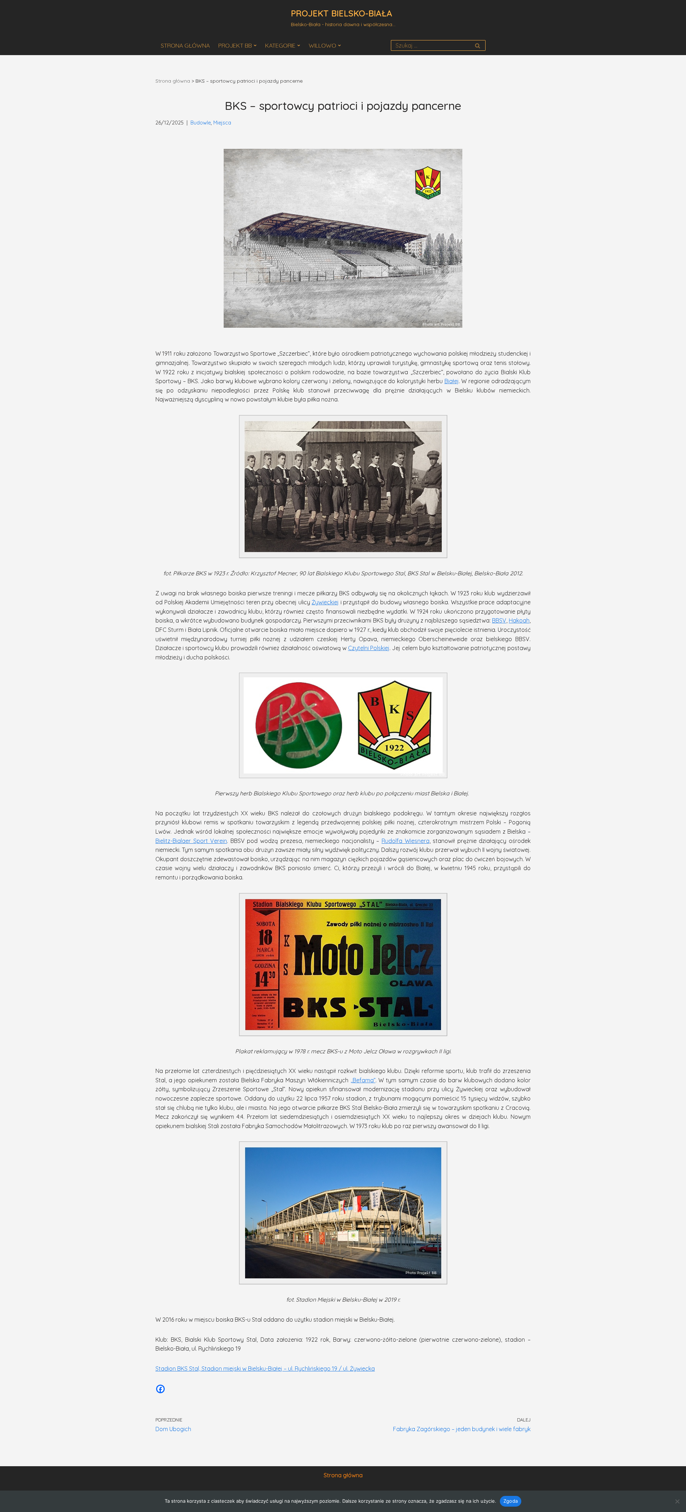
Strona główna (172, 81)
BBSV (499, 620)
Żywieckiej (325, 602)
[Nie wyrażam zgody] (677, 1501)
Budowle (200, 123)
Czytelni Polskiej (368, 648)
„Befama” (363, 1080)
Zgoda (510, 1501)
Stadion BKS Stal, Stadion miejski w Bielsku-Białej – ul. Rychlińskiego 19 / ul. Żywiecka (265, 1368)
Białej (451, 381)
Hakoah (519, 620)
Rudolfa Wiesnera (405, 840)
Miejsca (222, 123)
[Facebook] (160, 1389)
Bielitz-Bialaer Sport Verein (191, 840)
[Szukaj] (477, 45)
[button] (255, 45)
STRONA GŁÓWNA (185, 45)
